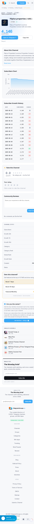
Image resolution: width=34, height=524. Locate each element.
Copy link (26, 37)
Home (3, 12)
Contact (17, 499)
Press (17, 467)
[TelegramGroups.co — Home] (4, 2)
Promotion (27, 7)
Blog (17, 460)
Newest (17, 451)
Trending (11, 7)
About (17, 471)
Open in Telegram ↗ (9, 37)
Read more (7, 63)
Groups (17, 432)
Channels (9, 12)
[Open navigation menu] (32, 3)
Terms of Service (17, 487)
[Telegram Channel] (23, 519)
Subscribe (28, 401)
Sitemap (17, 495)
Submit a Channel (17, 502)
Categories (17, 436)
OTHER (16, 12)
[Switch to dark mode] (28, 3)
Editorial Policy (17, 463)
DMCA (17, 491)
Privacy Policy (17, 484)
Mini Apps (17, 439)
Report (3, 41)
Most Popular (19, 7)
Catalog (5, 7)
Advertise (17, 475)
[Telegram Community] (28, 519)
